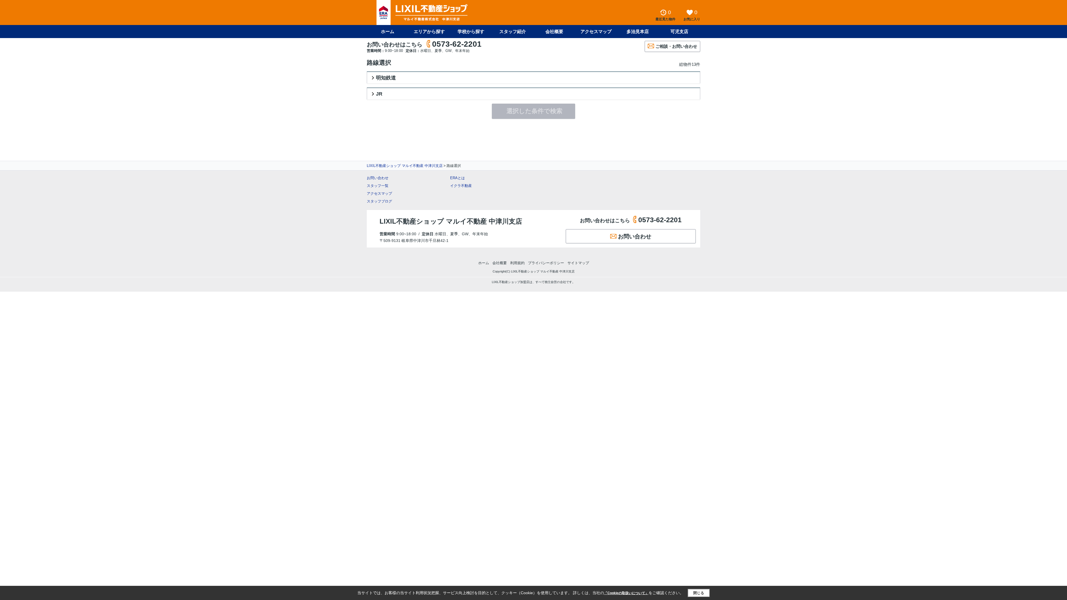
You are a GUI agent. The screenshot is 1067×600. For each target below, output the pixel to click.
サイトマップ (578, 263)
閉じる (698, 593)
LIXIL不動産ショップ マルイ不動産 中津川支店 (405, 166)
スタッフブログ (379, 201)
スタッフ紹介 (512, 31)
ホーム (387, 31)
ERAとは (457, 178)
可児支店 (679, 31)
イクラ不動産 (461, 186)
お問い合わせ (377, 178)
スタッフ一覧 (377, 186)
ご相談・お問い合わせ (676, 46)
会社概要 (554, 31)
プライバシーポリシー (546, 263)
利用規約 (517, 263)
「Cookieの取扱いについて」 (626, 593)
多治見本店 (638, 31)
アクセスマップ (379, 193)
